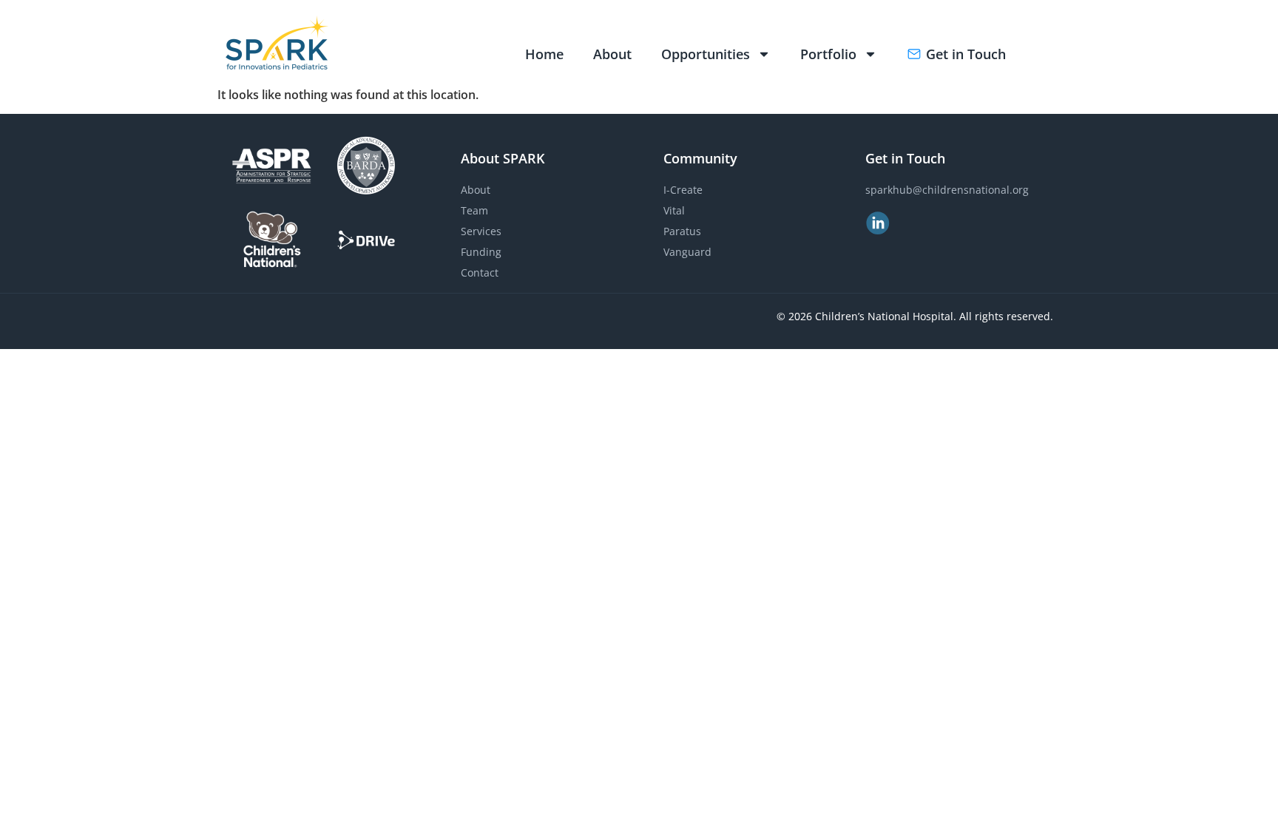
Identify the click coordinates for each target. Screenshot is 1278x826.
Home (544, 54)
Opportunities (705, 54)
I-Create (683, 190)
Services (481, 231)
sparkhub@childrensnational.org (947, 190)
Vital (674, 210)
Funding (481, 252)
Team (474, 210)
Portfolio (828, 54)
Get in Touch (966, 54)
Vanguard (687, 252)
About (612, 54)
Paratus (682, 231)
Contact (479, 272)
